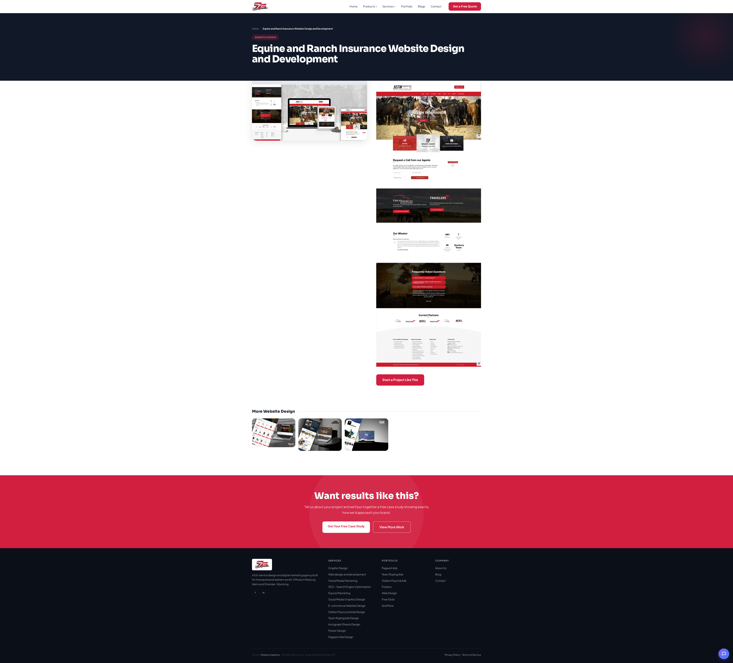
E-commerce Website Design (347, 605)
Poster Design (337, 630)
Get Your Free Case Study (346, 526)
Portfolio (406, 6)
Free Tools (388, 599)
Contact (436, 6)
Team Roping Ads (392, 574)
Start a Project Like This (400, 380)
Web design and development (347, 574)
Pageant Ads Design (340, 637)
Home (354, 6)
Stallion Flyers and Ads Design (346, 612)
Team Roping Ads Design (343, 618)
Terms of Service (471, 654)
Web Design (389, 593)
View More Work (391, 527)
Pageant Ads (389, 568)
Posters (387, 586)
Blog (438, 574)
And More (388, 605)
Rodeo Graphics (270, 654)
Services (389, 6)
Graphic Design (338, 568)
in (264, 592)
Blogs (421, 6)
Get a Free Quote (465, 6)
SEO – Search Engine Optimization (349, 586)
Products (370, 6)
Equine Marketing (339, 593)
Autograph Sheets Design (344, 624)
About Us (440, 568)
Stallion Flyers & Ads (394, 580)
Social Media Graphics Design (346, 599)
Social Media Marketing (342, 580)
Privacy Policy (452, 654)
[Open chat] (723, 653)
